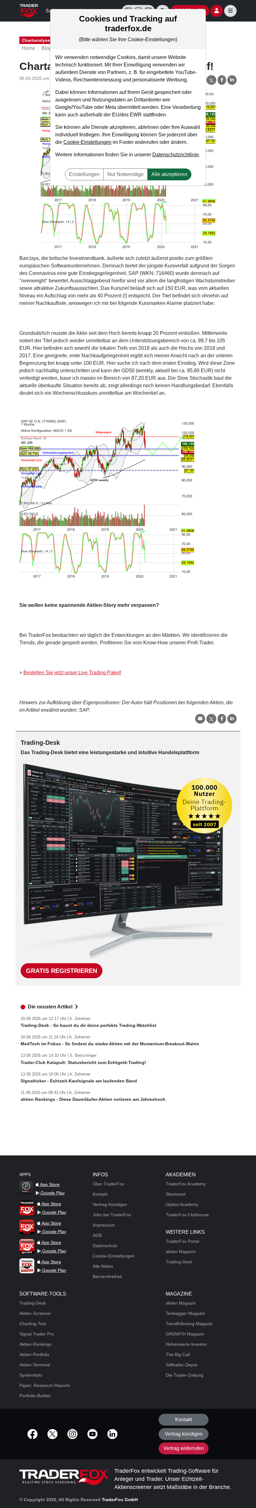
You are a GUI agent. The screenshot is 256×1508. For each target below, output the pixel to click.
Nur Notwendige (125, 174)
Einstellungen (84, 174)
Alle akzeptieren (169, 174)
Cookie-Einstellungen (87, 142)
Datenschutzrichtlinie (175, 154)
